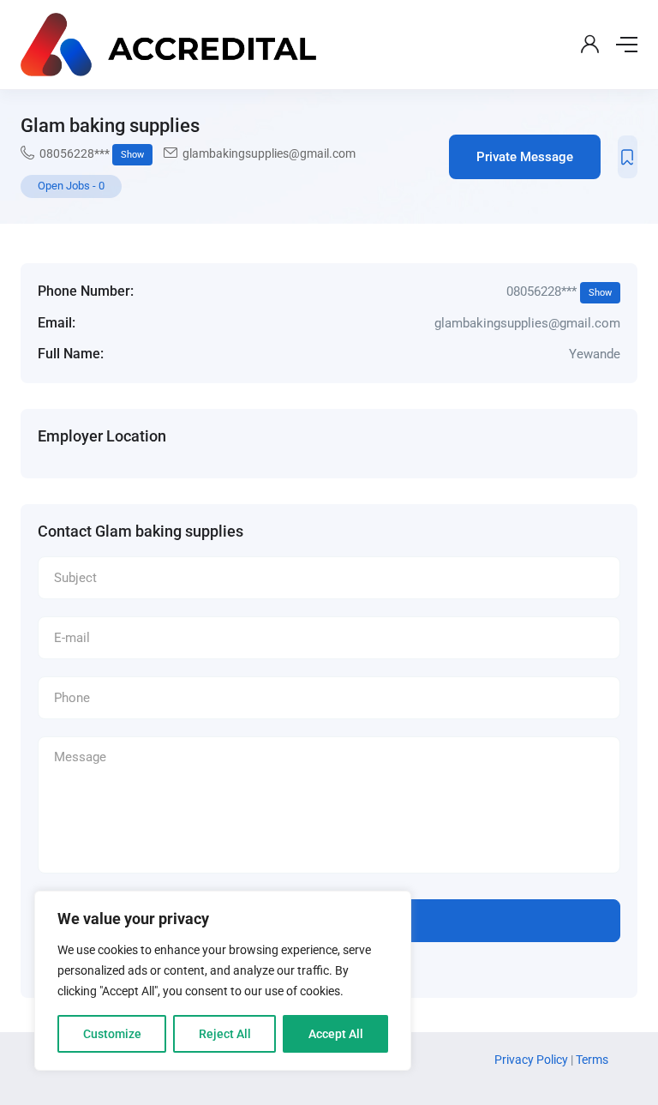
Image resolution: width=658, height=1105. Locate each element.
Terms (592, 1059)
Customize (112, 1034)
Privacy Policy (532, 1059)
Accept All (335, 1034)
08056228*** (91, 153)
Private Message (524, 157)
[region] (222, 981)
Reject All (225, 1034)
